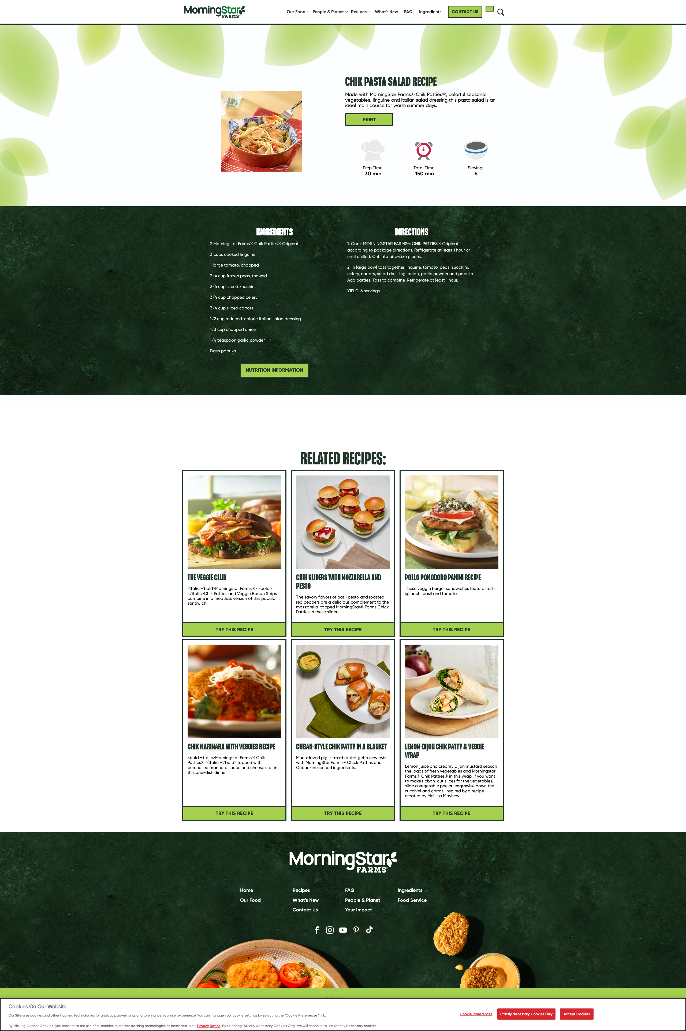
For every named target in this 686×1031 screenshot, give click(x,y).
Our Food (296, 11)
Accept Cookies (577, 1014)
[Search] (500, 12)
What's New (386, 11)
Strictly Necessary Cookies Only (526, 1014)
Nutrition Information (274, 370)
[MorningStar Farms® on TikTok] (369, 930)
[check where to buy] (490, 9)
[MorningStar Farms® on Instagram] (329, 930)
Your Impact (358, 910)
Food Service (412, 900)
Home (246, 890)
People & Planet (328, 11)
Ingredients (410, 890)
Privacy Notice (209, 1025)
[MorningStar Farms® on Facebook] (316, 930)
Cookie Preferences (476, 1014)
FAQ (408, 11)
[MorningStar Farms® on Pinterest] (356, 930)
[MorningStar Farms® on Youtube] (343, 930)
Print (369, 120)
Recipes (359, 11)
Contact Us (305, 910)
